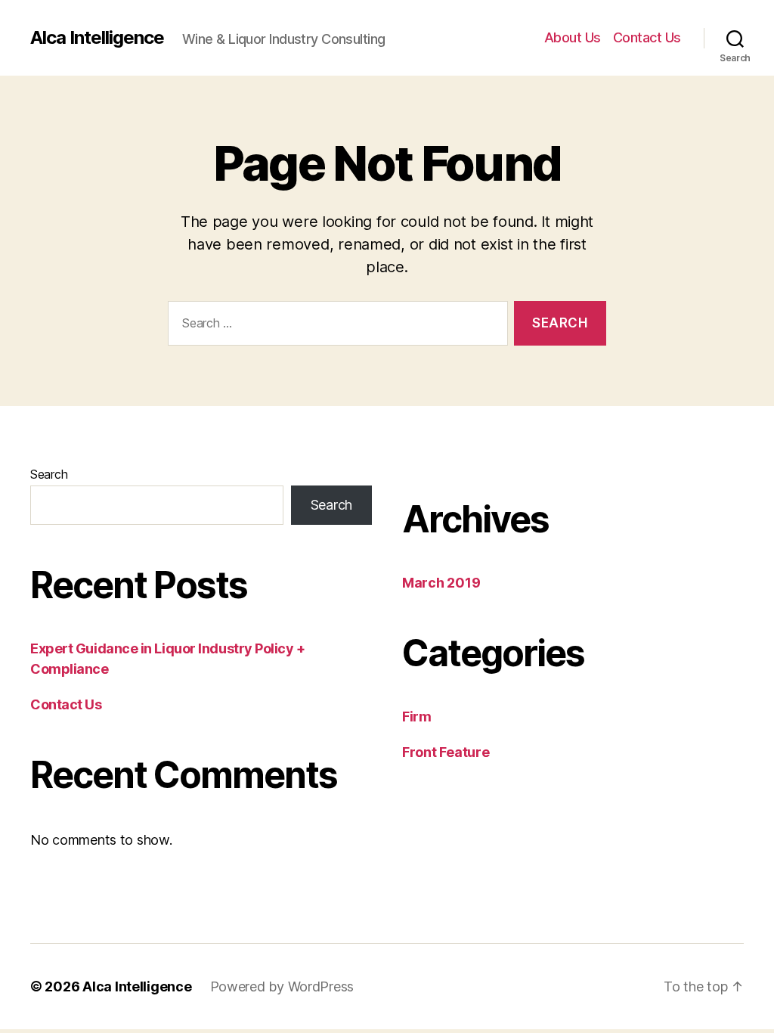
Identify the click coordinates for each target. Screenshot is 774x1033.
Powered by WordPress (282, 986)
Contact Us (647, 37)
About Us (572, 37)
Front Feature (446, 752)
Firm (417, 716)
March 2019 (441, 583)
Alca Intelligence (97, 38)
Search (48, 474)
